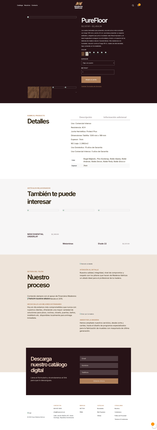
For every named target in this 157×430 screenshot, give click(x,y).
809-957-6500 (58, 408)
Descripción (85, 117)
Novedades (100, 408)
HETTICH (82, 408)
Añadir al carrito (91, 80)
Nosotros (27, 5)
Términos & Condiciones (121, 419)
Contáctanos (118, 412)
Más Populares (101, 412)
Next (76, 92)
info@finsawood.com (59, 412)
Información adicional (115, 117)
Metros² (84, 68)
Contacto (35, 5)
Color (83, 49)
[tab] (86, 117)
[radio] (83, 54)
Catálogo (20, 5)
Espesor (84, 59)
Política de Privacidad (120, 415)
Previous (27, 92)
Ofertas (99, 415)
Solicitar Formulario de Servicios (91, 86)
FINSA (81, 412)
